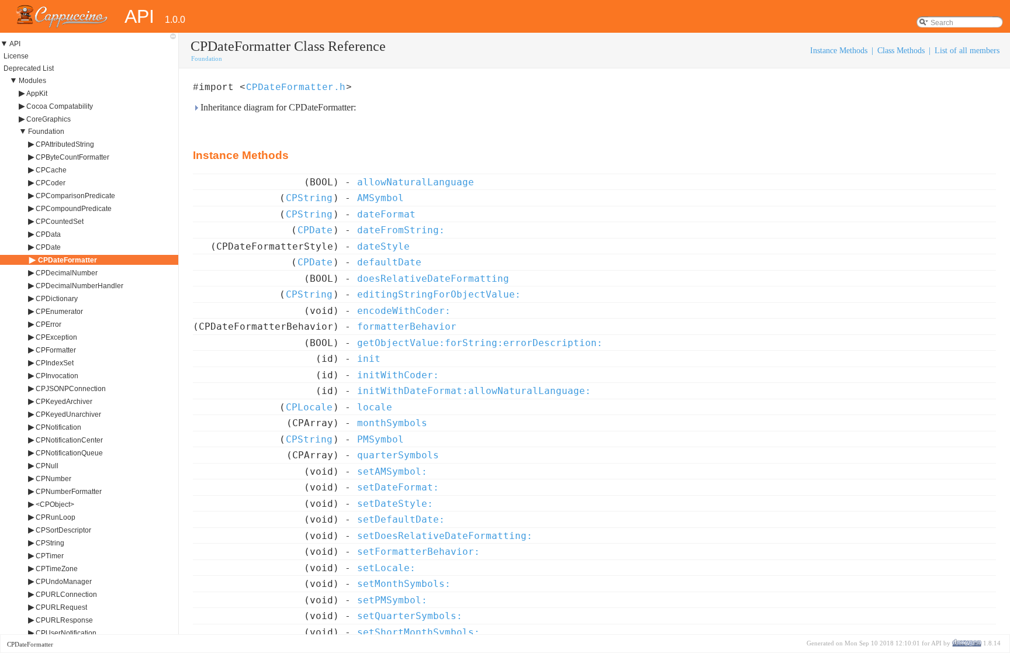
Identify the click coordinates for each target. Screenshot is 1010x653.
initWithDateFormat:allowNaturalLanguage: (474, 390)
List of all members (967, 50)
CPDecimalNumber (67, 273)
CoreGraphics (48, 119)
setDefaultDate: (401, 519)
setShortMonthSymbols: (418, 632)
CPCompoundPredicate (74, 209)
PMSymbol (380, 439)
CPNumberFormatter (69, 492)
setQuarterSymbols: (409, 615)
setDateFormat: (398, 487)
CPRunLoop (55, 517)
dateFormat (386, 214)
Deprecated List (29, 68)
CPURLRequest (61, 607)
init (369, 358)
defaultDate (389, 262)
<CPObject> (55, 504)
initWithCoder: (398, 375)
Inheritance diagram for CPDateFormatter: (277, 107)
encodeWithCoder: (404, 310)
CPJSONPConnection (71, 389)
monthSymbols (392, 423)
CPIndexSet (55, 363)
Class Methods (901, 50)
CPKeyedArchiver (64, 402)
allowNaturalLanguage (415, 182)
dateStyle (383, 246)
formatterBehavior (406, 326)
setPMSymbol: (392, 600)
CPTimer (50, 556)
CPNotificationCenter (69, 440)
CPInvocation (57, 376)
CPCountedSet (60, 221)
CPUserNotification (66, 633)
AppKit (36, 93)
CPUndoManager (64, 582)
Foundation (46, 131)
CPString (50, 543)
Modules (32, 81)
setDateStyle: (395, 503)
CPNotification (58, 427)
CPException (56, 337)
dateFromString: (401, 230)
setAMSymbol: (392, 471)
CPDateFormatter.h (295, 87)
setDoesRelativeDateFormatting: (444, 535)
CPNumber (53, 479)
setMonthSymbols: (404, 583)
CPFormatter (56, 350)
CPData (48, 234)
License (16, 56)
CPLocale (309, 407)
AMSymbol (380, 197)
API (14, 44)
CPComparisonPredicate (75, 196)
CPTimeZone (57, 569)
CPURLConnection (66, 594)
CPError (48, 324)
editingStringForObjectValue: (439, 294)
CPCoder (50, 183)
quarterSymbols (398, 455)
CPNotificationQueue (69, 453)
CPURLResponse (64, 620)
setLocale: (386, 567)
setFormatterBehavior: (418, 551)
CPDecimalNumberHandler (79, 286)
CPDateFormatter (67, 260)
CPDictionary (57, 299)
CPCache (51, 170)
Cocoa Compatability (59, 106)
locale (374, 407)
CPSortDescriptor (63, 530)
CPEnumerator (59, 312)
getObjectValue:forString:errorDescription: (480, 342)
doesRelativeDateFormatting (433, 278)
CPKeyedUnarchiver (68, 414)
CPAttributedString (65, 144)
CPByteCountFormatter (72, 157)
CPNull (47, 466)
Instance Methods (838, 50)
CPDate (48, 247)
